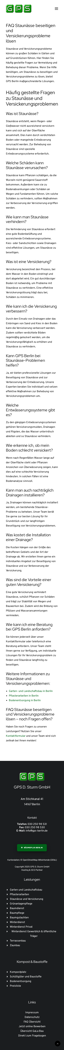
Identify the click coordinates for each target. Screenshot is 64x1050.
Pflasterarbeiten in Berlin (24, 696)
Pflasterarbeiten (19, 894)
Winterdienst (17, 922)
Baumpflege (17, 913)
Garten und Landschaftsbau (26, 890)
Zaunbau (15, 945)
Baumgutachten (19, 917)
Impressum (32, 1012)
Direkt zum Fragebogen (32, 1035)
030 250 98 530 (35, 827)
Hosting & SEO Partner (32, 870)
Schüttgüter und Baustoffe (26, 976)
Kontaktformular (15, 736)
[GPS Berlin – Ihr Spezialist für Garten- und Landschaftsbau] (18, 8)
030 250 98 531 (37, 824)
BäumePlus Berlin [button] (33, 848)
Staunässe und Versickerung (26, 899)
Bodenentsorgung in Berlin (25, 700)
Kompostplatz (18, 972)
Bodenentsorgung (20, 981)
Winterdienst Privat (21, 927)
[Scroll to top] (57, 1043)
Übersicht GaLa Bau (32, 1031)
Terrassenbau (18, 940)
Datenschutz (32, 1017)
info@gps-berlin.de (37, 830)
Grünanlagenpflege (21, 903)
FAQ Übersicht (32, 1022)
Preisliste (15, 986)
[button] (56, 8)
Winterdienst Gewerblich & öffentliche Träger (33, 934)
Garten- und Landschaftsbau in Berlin (31, 691)
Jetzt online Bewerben (32, 1026)
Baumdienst (17, 908)
